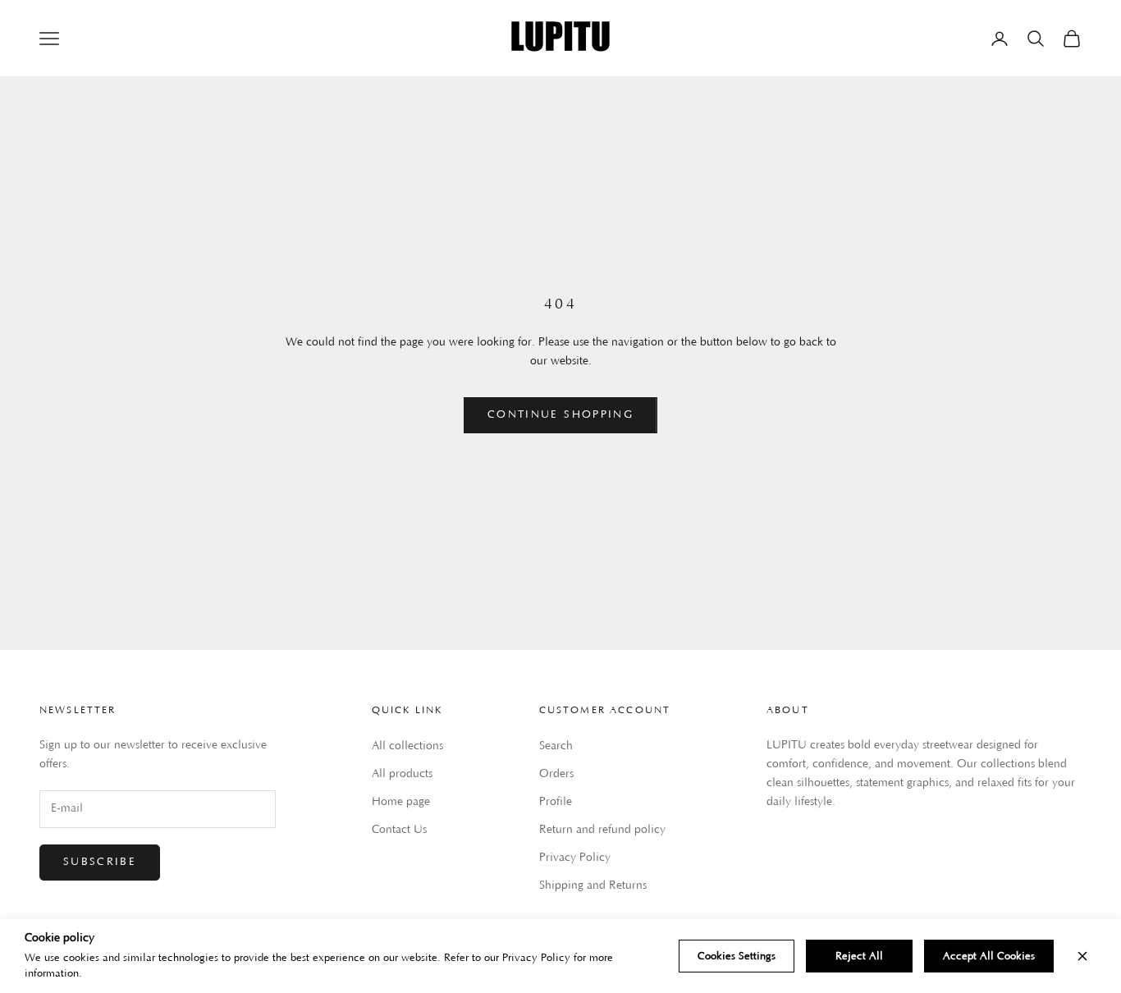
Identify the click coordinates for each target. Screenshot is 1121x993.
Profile (555, 801)
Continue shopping (560, 414)
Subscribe (99, 861)
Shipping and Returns (593, 885)
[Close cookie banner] (1082, 956)
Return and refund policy (602, 829)
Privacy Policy (575, 857)
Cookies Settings (737, 956)
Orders (556, 773)
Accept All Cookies (989, 956)
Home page (401, 801)
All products (402, 773)
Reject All (859, 956)
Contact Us (399, 829)
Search (556, 746)
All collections (407, 746)
